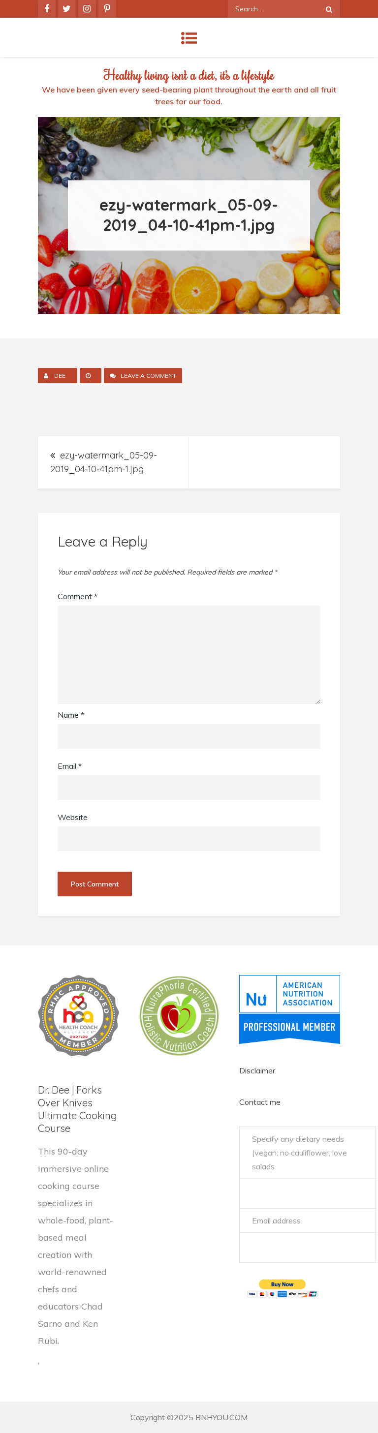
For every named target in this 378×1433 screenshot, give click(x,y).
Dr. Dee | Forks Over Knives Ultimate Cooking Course (77, 1109)
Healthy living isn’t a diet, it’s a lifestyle (189, 74)
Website (73, 817)
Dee (59, 375)
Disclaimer (257, 1070)
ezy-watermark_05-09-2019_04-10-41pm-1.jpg (103, 462)
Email (70, 766)
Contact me (260, 1102)
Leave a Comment (151, 376)
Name (71, 715)
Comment (77, 596)
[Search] (329, 9)
